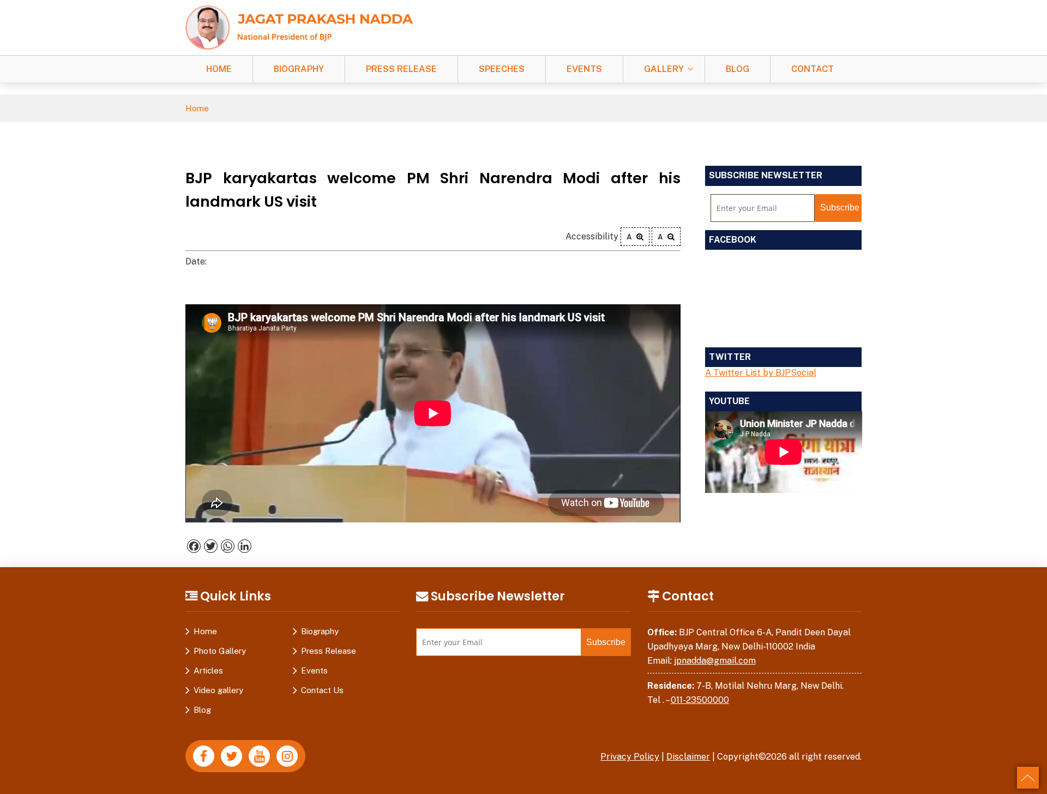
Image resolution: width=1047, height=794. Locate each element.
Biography (299, 69)
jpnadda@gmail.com (715, 660)
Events (584, 69)
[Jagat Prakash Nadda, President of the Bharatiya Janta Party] (299, 27)
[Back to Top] (1028, 778)
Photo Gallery (220, 650)
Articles (208, 670)
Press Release (401, 69)
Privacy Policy (629, 756)
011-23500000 (700, 700)
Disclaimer (688, 756)
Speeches (502, 69)
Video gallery (218, 690)
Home (219, 69)
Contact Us (322, 690)
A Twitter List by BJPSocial (760, 373)
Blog (737, 69)
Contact (812, 69)
